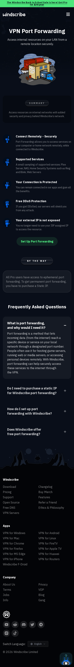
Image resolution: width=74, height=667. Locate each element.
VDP (41, 589)
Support (8, 497)
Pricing (7, 492)
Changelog (45, 487)
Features (44, 497)
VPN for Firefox (13, 548)
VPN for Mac (11, 538)
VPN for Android (48, 533)
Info (5, 600)
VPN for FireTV (48, 543)
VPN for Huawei (48, 554)
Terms (7, 589)
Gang (41, 600)
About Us (9, 584)
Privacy (43, 584)
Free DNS (9, 507)
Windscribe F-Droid (15, 564)
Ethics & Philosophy (51, 507)
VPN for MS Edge (14, 554)
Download (9, 487)
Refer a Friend (47, 502)
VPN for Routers (49, 559)
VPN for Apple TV (50, 548)
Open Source (11, 502)
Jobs (6, 595)
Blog (41, 595)
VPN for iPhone (13, 559)
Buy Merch (45, 492)
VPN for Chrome (13, 543)
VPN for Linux (47, 538)
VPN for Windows (14, 533)
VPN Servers (11, 513)
